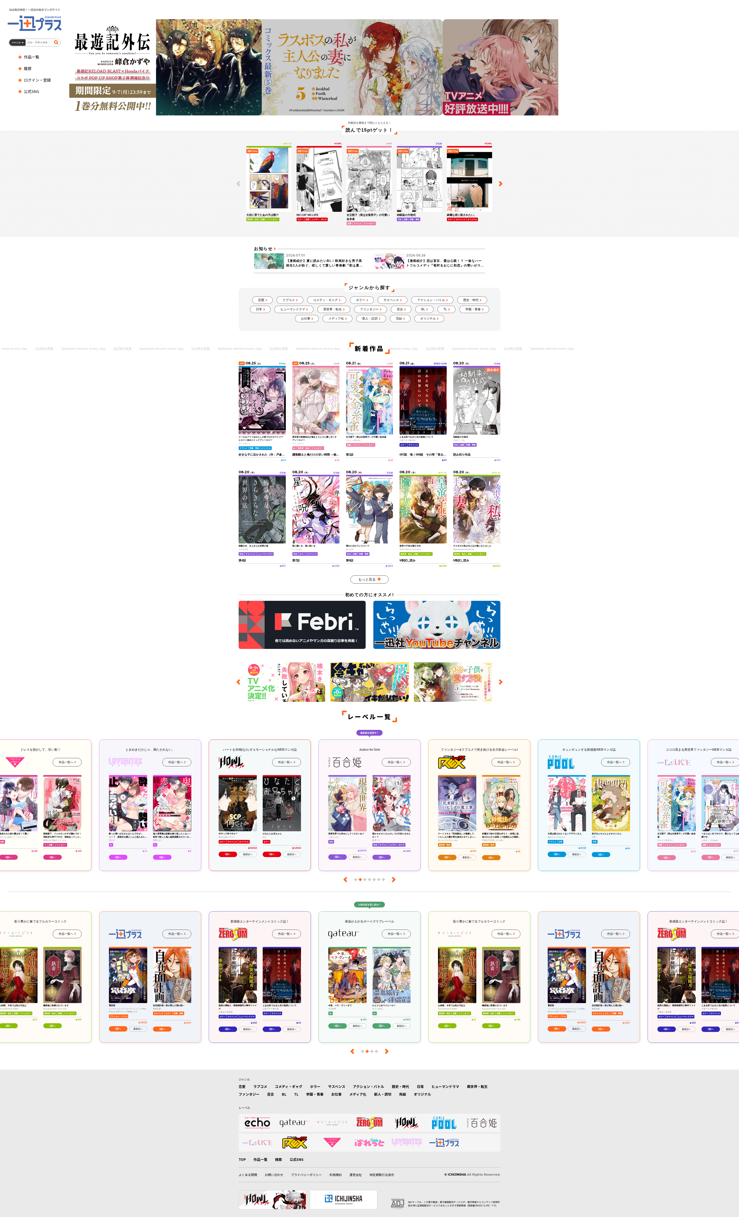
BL (423, 309)
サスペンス (391, 300)
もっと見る (367, 579)
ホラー (360, 300)
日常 (259, 309)
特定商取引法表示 (382, 1174)
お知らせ (263, 248)
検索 (278, 1159)
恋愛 (261, 300)
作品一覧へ (66, 762)
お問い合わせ (274, 1174)
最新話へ (138, 854)
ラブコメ (289, 300)
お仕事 (305, 318)
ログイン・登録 (37, 80)
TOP (242, 1159)
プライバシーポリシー (306, 1174)
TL (445, 309)
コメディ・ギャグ (325, 300)
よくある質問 (248, 1174)
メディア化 (336, 318)
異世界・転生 (332, 309)
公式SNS (31, 91)
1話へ (52, 857)
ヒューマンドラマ (292, 309)
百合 (400, 309)
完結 (399, 318)
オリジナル (428, 318)
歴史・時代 (471, 300)
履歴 (28, 68)
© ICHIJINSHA (455, 1174)
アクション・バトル (431, 300)
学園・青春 (473, 309)
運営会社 (355, 1174)
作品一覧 (31, 57)
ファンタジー (369, 309)
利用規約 (335, 1174)
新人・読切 (370, 318)
